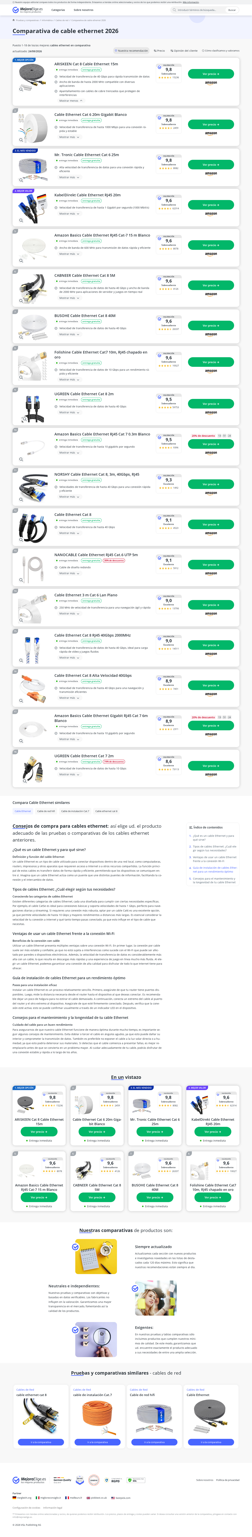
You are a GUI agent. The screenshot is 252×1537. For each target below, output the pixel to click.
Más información (191, 2)
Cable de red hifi (142, 1395)
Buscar (232, 10)
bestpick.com (123, 1498)
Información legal (52, 1507)
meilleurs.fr (76, 1497)
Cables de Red (62, 20)
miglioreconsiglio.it (50, 1497)
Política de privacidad (227, 1480)
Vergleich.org (24, 1497)
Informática (47, 20)
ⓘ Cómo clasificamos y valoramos (220, 50)
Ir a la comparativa (41, 1442)
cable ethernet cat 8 (31, 1395)
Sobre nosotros (83, 10)
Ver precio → (211, 74)
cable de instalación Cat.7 (92, 1395)
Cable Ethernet (198, 1395)
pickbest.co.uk (99, 1497)
